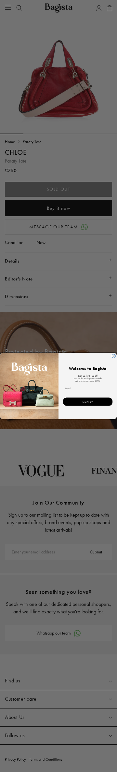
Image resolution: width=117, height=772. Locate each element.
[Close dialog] (113, 356)
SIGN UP (88, 401)
